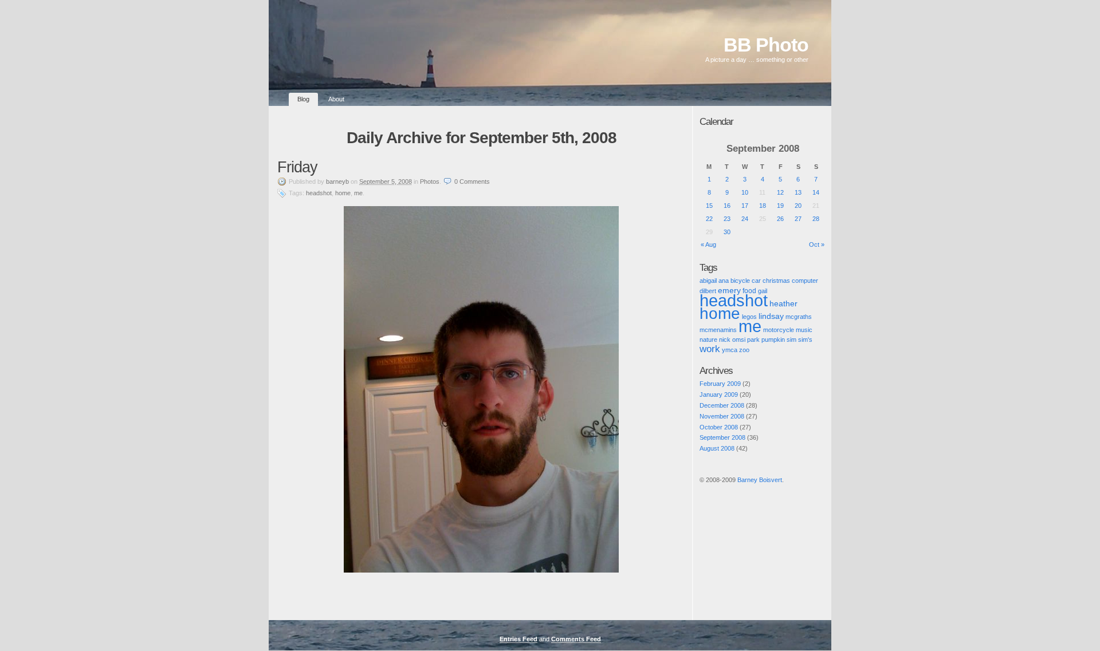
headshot (319, 193)
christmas (776, 280)
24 (744, 218)
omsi (738, 339)
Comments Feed (576, 639)
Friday (297, 167)
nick (724, 339)
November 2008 (722, 416)
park (753, 339)
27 (798, 218)
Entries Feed (518, 639)
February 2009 (720, 383)
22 (709, 218)
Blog (303, 99)
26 (780, 218)
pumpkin (773, 339)
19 (780, 205)
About (336, 99)
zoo (744, 349)
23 (727, 218)
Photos (429, 181)
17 (744, 205)
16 (727, 205)
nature (708, 339)
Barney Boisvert (759, 479)
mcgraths (798, 316)
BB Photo (766, 45)
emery (729, 290)
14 (815, 192)
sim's (805, 339)
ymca (729, 349)
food (749, 290)
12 (780, 192)
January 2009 (719, 394)
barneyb (337, 181)
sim (791, 339)
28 (815, 218)
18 (762, 205)
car (756, 280)
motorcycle (778, 329)
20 (798, 205)
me (358, 193)
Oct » (816, 244)
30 (727, 231)
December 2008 (722, 405)
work (710, 349)
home (343, 193)
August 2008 (717, 448)
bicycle (740, 280)
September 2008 (722, 437)
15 (709, 205)
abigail (708, 280)
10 (744, 192)
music (804, 329)
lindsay (771, 316)
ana (723, 280)
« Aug (708, 244)
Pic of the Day (710, 489)
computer (805, 280)
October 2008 (719, 427)
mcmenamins (718, 329)
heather (783, 303)
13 (798, 192)
